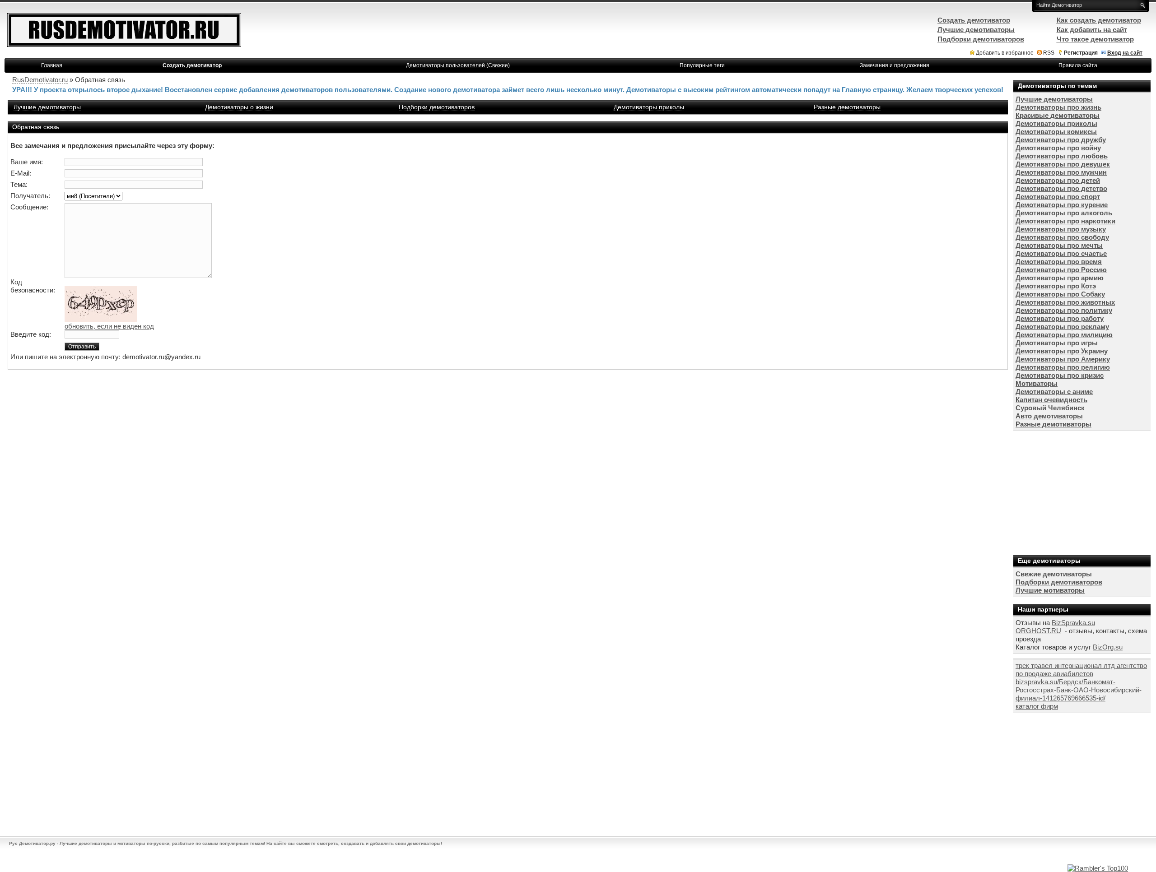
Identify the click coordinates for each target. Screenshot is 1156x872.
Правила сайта (1077, 65)
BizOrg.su (1108, 647)
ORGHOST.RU (1038, 631)
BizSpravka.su (1073, 622)
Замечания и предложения (894, 65)
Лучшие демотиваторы (47, 107)
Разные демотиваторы (847, 107)
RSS (1048, 53)
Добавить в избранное (1005, 53)
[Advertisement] (1081, 492)
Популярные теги (702, 65)
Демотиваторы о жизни (239, 107)
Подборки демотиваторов (437, 107)
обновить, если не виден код (109, 326)
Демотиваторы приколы (649, 107)
